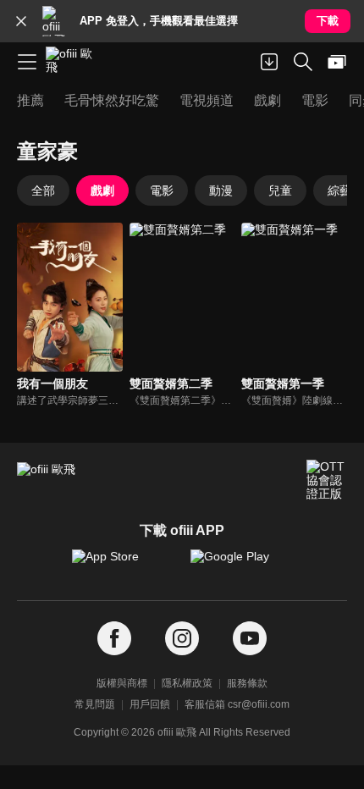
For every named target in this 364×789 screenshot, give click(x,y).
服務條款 (247, 683)
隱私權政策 (187, 683)
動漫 (221, 190)
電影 (162, 190)
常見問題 (94, 704)
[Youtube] (250, 638)
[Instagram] (182, 638)
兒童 (280, 190)
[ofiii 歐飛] (74, 62)
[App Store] (123, 564)
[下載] (269, 62)
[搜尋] (303, 62)
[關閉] (21, 21)
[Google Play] (241, 564)
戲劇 (102, 190)
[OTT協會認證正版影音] (326, 480)
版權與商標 (122, 683)
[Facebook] (114, 638)
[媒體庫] (337, 62)
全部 (43, 190)
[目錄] (27, 62)
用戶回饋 (150, 704)
